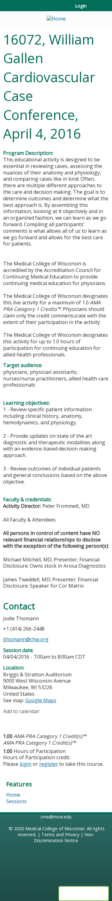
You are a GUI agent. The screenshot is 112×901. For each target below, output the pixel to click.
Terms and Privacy (60, 834)
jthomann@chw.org (26, 639)
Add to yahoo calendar (23, 721)
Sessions (16, 801)
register (48, 763)
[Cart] (93, 9)
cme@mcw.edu (56, 817)
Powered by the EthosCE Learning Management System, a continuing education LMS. (83, 893)
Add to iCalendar (37, 720)
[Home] (56, 16)
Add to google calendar (9, 721)
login (25, 763)
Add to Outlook (52, 721)
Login (80, 6)
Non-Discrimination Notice (64, 837)
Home (13, 794)
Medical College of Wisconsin (55, 829)
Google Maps (40, 700)
